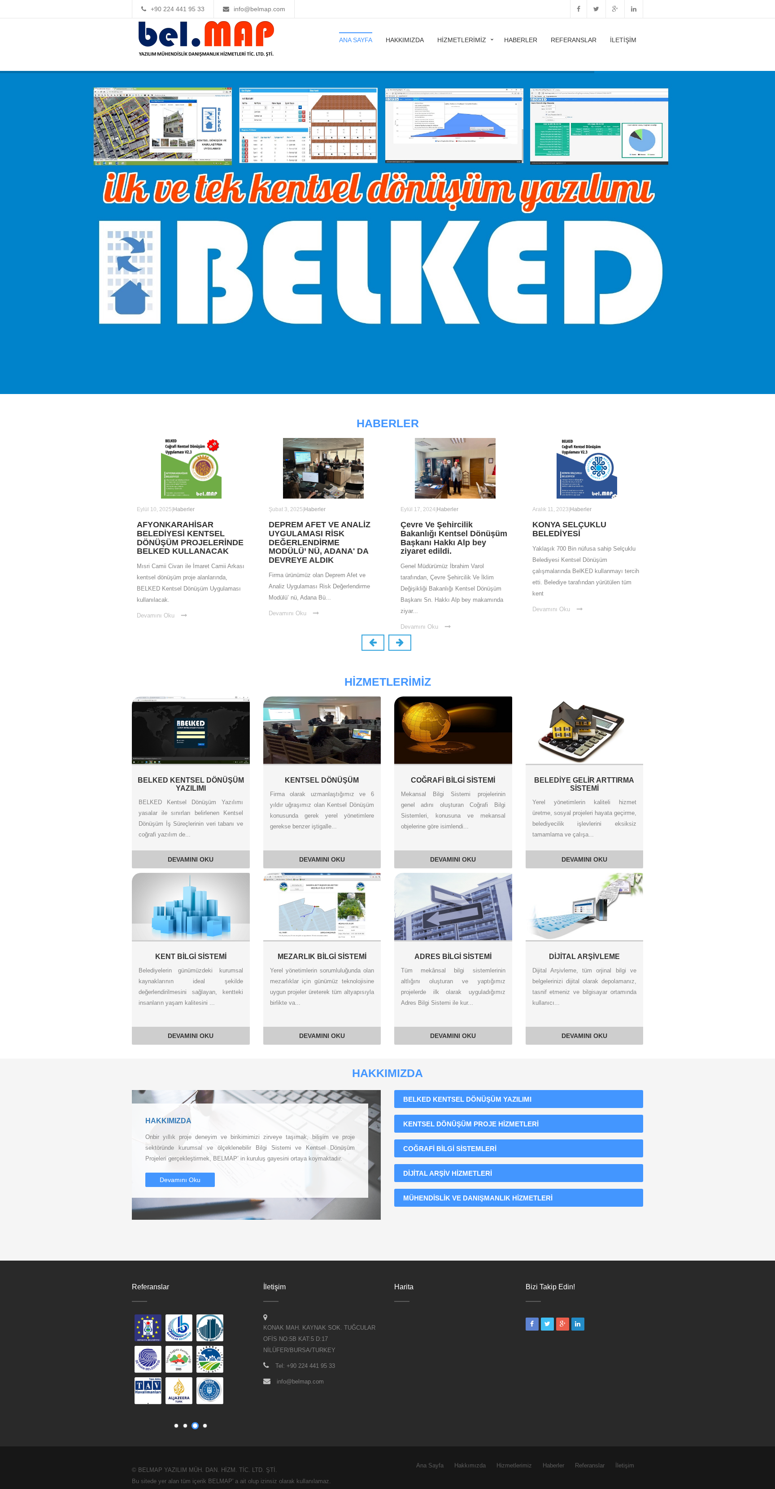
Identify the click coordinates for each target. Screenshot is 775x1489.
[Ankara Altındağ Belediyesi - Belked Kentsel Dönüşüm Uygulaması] (210, 1328)
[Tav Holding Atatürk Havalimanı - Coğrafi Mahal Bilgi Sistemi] (148, 1391)
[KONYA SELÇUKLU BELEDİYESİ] (587, 467)
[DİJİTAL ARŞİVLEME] (585, 906)
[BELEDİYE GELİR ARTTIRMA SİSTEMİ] (585, 729)
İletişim (623, 40)
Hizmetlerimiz (461, 40)
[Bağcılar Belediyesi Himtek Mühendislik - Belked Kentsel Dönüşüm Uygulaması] (179, 1328)
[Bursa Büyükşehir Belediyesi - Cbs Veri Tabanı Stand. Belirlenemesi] (210, 1391)
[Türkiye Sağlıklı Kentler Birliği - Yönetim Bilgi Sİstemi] (179, 1360)
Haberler (520, 40)
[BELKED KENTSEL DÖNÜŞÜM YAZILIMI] (191, 729)
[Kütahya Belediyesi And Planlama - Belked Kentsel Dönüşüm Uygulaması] (148, 1328)
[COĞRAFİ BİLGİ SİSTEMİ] (453, 729)
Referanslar (573, 40)
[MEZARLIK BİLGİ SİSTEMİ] (322, 906)
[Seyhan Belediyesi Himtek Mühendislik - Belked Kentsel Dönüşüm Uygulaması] (148, 1360)
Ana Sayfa (355, 40)
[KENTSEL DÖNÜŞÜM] (322, 729)
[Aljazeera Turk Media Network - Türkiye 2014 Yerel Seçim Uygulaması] (179, 1391)
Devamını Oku (155, 615)
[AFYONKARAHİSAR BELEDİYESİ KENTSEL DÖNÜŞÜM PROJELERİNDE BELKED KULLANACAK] (191, 467)
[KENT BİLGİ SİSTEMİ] (191, 906)
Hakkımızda (405, 40)
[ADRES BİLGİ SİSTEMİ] (453, 906)
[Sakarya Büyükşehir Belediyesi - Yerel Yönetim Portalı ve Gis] (210, 1360)
